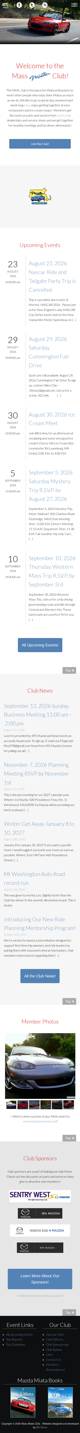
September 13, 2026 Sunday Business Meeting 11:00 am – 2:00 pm (38, 714)
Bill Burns (41, 1427)
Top (68, 670)
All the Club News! (40, 976)
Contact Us (53, 1359)
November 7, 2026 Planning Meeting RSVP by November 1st (36, 773)
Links (49, 1354)
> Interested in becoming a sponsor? (40, 1295)
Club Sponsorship (57, 1344)
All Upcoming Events (19, 1334)
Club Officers (54, 1339)
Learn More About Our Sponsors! (40, 1279)
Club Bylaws (54, 1349)
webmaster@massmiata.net (39, 1121)
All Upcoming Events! (40, 645)
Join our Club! (55, 1334)
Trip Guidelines (15, 1344)
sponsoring (64, 115)
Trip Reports (14, 1339)
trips (27, 105)
